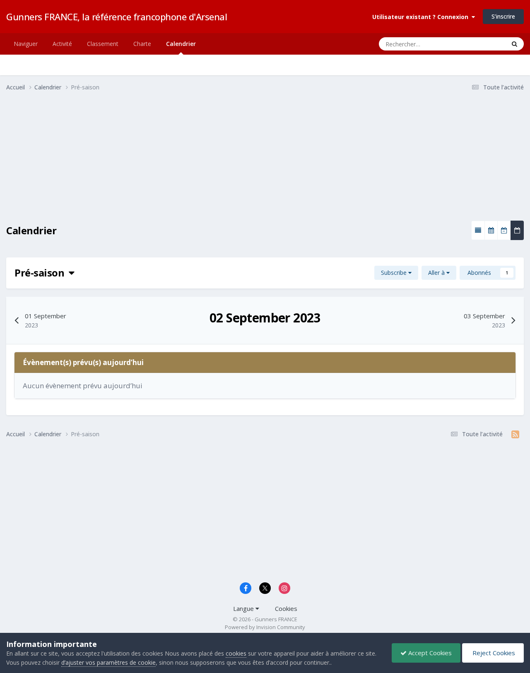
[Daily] (517, 230)
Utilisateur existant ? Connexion (422, 17)
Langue (244, 608)
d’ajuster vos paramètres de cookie (108, 662)
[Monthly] (491, 230)
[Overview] (478, 230)
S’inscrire (503, 16)
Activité (62, 44)
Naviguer (26, 44)
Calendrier (181, 44)
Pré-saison (41, 272)
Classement (102, 44)
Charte (142, 44)
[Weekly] (504, 230)
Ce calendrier (478, 43)
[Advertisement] (157, 163)
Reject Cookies (493, 653)
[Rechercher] (514, 43)
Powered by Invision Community (265, 627)
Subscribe (394, 272)
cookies (236, 653)
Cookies (286, 608)
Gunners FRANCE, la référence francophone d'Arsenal (116, 16)
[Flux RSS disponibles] (515, 434)
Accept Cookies (429, 653)
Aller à (437, 272)
